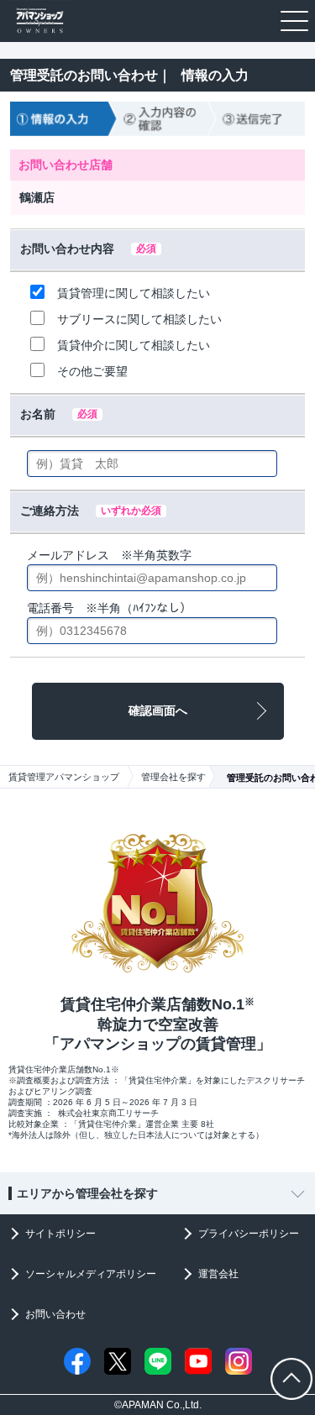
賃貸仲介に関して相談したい (133, 345)
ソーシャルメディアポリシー (90, 1274)
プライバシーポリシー (248, 1233)
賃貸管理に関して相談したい (133, 293)
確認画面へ (158, 710)
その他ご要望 (92, 371)
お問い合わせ (55, 1314)
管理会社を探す (173, 777)
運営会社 (218, 1274)
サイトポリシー (60, 1233)
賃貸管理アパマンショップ (63, 777)
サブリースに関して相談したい (139, 319)
